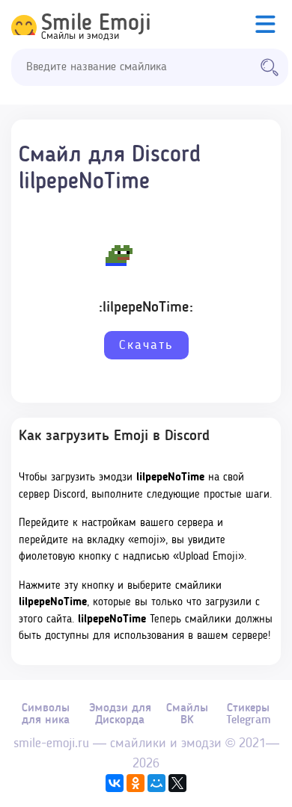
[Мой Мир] (156, 783)
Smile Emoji (96, 24)
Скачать (146, 345)
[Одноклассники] (136, 783)
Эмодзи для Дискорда (120, 714)
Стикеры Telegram (248, 714)
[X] (177, 783)
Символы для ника (46, 714)
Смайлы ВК (187, 714)
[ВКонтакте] (115, 783)
